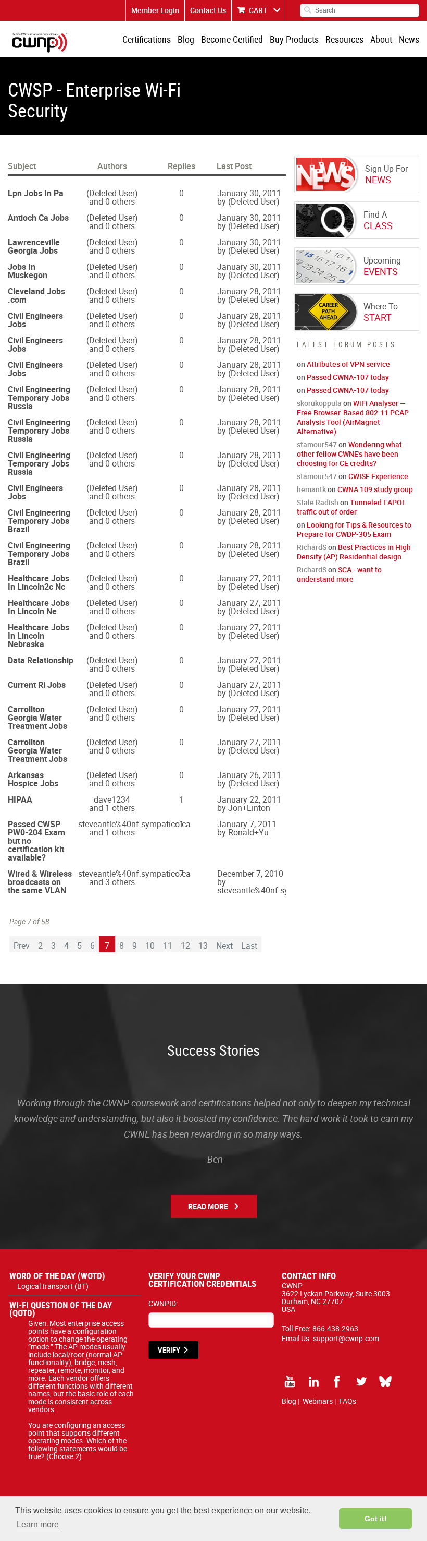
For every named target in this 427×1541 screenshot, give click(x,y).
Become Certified (232, 39)
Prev (22, 945)
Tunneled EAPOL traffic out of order (351, 507)
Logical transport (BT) (53, 1286)
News (409, 39)
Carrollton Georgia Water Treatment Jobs (37, 717)
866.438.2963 (335, 1328)
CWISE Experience (378, 476)
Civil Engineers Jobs (35, 320)
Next (224, 945)
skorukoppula (319, 403)
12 (185, 945)
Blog (186, 39)
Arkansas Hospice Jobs (33, 779)
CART (258, 10)
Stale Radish (317, 502)
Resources (344, 39)
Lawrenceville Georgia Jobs (34, 246)
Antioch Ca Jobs (38, 217)
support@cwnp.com (346, 1338)
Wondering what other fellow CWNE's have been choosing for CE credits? (349, 453)
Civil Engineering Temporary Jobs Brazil (39, 521)
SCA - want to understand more (339, 574)
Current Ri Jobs (37, 684)
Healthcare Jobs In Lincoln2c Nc (38, 582)
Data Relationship (40, 660)
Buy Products (294, 39)
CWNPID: (163, 1303)
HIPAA (20, 799)
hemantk (311, 489)
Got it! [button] (376, 1518)
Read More (208, 1206)
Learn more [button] (38, 1524)
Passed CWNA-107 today (348, 377)
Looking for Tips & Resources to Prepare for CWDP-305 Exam (354, 529)
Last (249, 945)
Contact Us (208, 10)
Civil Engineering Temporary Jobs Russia (39, 398)
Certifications (146, 39)
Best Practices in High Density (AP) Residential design (354, 552)
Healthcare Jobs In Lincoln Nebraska (38, 636)
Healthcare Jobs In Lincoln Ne (38, 607)
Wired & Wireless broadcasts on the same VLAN (40, 882)
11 (167, 945)
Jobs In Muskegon (27, 271)
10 (150, 945)
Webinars (318, 1401)
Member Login (155, 10)
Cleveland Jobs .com (36, 295)
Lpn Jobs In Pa (36, 193)
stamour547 (317, 444)
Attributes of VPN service (348, 364)
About (381, 39)
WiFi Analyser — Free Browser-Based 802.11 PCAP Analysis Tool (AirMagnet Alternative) (353, 417)
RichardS (311, 547)
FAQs (347, 1401)
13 (203, 945)
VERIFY (169, 1350)
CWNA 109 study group (375, 489)
